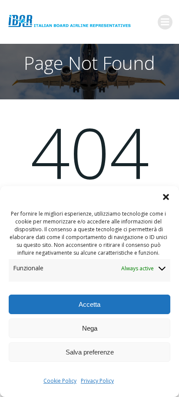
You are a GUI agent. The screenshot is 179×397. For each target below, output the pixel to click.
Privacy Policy (97, 380)
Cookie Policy (59, 380)
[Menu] (165, 22)
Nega (89, 328)
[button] (166, 197)
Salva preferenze (90, 352)
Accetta (89, 304)
